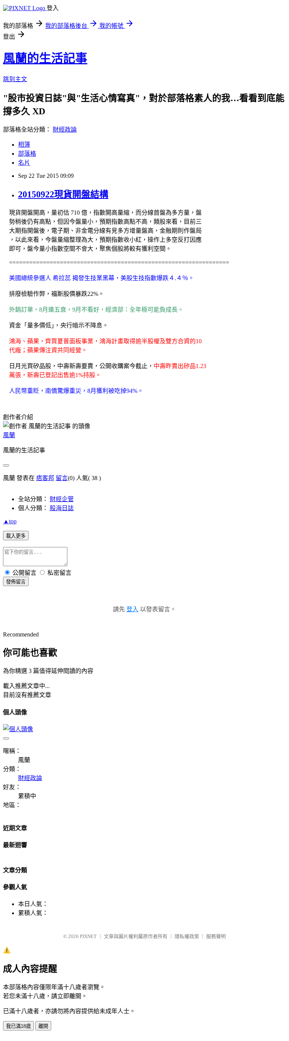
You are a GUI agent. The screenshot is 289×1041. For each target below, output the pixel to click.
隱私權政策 (187, 936)
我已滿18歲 (18, 1026)
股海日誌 (62, 508)
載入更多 (16, 536)
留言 (62, 478)
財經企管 (62, 499)
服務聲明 (216, 936)
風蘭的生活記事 (45, 58)
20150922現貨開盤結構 (63, 194)
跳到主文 (15, 79)
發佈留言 (16, 582)
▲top (10, 521)
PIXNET (88, 936)
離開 (43, 1026)
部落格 (27, 153)
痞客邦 (45, 478)
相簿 (24, 144)
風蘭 (9, 435)
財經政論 (65, 129)
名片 (24, 162)
